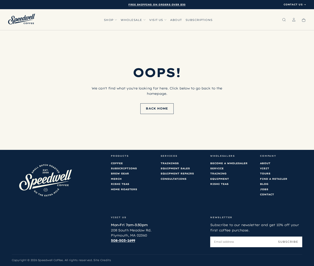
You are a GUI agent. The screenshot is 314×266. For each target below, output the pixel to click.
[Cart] (303, 20)
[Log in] (294, 20)
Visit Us (156, 20)
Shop (109, 20)
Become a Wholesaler (229, 163)
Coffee (117, 163)
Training (218, 173)
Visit (264, 168)
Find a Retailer (273, 178)
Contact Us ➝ (295, 4)
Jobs (264, 189)
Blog (264, 184)
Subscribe (288, 241)
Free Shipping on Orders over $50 (157, 4)
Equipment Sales (175, 168)
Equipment (219, 178)
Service (217, 168)
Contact (267, 194)
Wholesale (131, 20)
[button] (284, 20)
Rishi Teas (120, 184)
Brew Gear (120, 173)
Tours (265, 173)
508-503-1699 (123, 240)
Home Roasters (124, 189)
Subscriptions (199, 20)
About (176, 20)
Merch (116, 178)
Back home (157, 108)
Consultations (173, 178)
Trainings (170, 163)
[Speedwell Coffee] (45, 180)
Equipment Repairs (177, 173)
